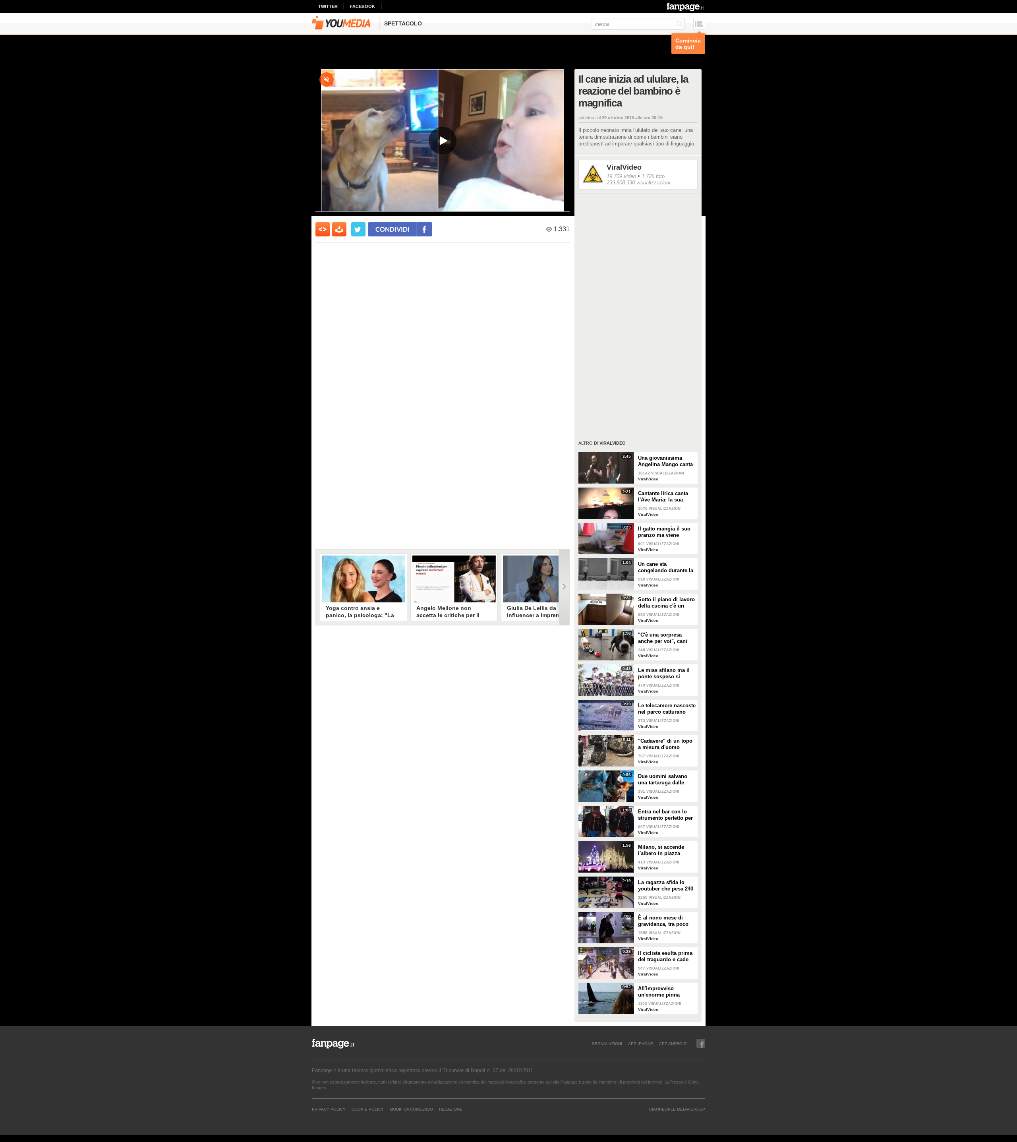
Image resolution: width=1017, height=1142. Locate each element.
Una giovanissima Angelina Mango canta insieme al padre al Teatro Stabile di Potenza (665, 461)
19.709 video (621, 176)
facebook (362, 6)
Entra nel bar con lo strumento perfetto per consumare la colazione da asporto (665, 815)
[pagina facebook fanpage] (700, 1043)
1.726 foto (653, 176)
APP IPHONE (640, 1043)
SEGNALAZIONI (607, 1043)
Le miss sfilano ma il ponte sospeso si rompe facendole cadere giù (664, 673)
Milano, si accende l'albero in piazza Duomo (661, 850)
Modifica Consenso (411, 1109)
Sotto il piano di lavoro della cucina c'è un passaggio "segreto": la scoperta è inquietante (667, 602)
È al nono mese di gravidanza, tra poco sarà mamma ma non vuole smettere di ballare (664, 921)
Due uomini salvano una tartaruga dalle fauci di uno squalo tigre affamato (662, 779)
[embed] (322, 229)
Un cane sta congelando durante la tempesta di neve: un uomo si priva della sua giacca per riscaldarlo (665, 567)
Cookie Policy (368, 1109)
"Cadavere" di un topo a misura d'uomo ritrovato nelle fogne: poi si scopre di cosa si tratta (667, 744)
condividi (392, 229)
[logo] (686, 6)
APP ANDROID (672, 1043)
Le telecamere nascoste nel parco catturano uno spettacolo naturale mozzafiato (667, 709)
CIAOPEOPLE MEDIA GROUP (677, 1109)
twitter (328, 6)
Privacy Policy (329, 1109)
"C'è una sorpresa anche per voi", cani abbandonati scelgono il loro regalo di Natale (665, 638)
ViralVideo (624, 167)
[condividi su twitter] (358, 229)
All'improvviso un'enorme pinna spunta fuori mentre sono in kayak (662, 991)
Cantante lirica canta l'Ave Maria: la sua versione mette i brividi (666, 496)
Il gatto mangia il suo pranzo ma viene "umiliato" (664, 532)
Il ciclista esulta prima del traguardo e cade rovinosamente (665, 956)
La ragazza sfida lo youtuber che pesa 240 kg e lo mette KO (665, 885)
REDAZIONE (450, 1109)
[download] (339, 229)
